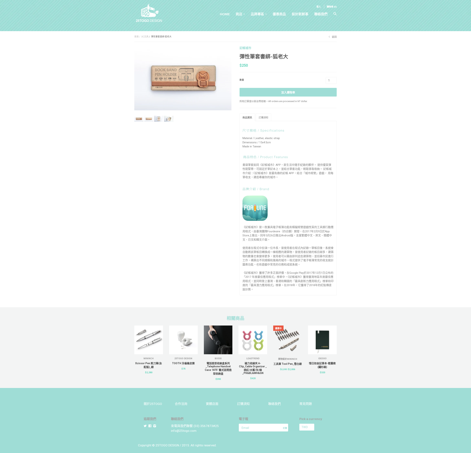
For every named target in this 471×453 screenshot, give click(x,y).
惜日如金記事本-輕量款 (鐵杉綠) (322, 365)
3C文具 (144, 36)
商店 (239, 14)
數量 (242, 80)
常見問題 (305, 404)
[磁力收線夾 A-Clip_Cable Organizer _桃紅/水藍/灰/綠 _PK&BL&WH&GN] (252, 340)
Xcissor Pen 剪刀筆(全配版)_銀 (148, 365)
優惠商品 (279, 14)
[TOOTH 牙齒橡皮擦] (183, 340)
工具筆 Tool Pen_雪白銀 (287, 363)
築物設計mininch (287, 359)
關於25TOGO (153, 404)
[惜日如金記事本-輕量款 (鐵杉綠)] (322, 340)
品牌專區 (257, 14)
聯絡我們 (320, 14)
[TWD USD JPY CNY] (313, 427)
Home (225, 14)
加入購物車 (288, 92)
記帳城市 (245, 48)
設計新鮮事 (300, 14)
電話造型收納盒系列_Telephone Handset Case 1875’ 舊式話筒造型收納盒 (218, 368)
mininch (149, 358)
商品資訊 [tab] (247, 117)
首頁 (136, 36)
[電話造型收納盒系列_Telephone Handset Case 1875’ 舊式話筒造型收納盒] (218, 340)
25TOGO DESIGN (183, 358)
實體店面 (212, 404)
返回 (334, 36)
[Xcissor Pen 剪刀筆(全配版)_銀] (148, 340)
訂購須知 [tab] (263, 117)
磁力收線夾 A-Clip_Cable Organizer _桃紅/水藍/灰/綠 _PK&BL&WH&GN (253, 368)
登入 (318, 7)
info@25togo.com (183, 431)
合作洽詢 (181, 404)
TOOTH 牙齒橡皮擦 (183, 363)
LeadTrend (252, 358)
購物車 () (332, 7)
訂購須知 (243, 404)
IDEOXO (322, 358)
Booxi (218, 358)
